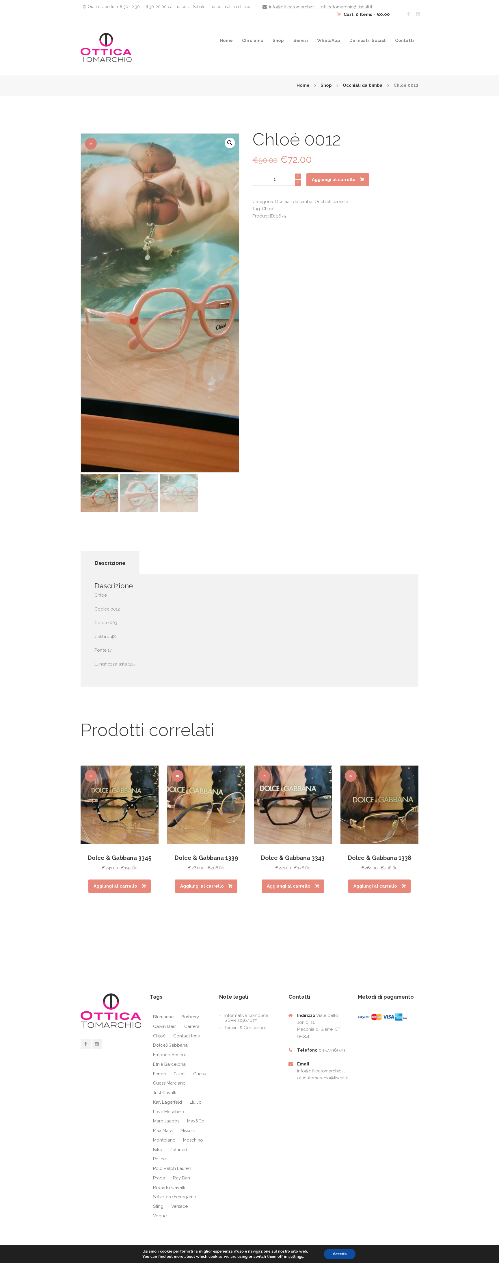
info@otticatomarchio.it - (322, 1071)
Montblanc (164, 1140)
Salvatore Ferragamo (174, 1196)
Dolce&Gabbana (170, 1045)
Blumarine (163, 1016)
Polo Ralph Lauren (172, 1168)
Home (226, 40)
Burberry (190, 1016)
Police (159, 1158)
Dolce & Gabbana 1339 (206, 857)
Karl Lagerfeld (167, 1102)
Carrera (192, 1026)
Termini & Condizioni (245, 1027)
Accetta (340, 1254)
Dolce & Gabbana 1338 (379, 857)
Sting (158, 1206)
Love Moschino (168, 1111)
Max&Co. (196, 1121)
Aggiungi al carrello (333, 179)
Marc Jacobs (166, 1121)
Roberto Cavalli (169, 1187)
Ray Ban (181, 1178)
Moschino (193, 1140)
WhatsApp (328, 40)
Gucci (179, 1073)
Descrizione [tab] (110, 563)
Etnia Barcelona (169, 1064)
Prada (159, 1178)
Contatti (404, 40)
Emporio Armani (169, 1054)
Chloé (268, 208)
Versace (179, 1206)
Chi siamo (252, 40)
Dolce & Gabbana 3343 (293, 857)
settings (295, 1256)
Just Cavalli (164, 1092)
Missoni (187, 1130)
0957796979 (332, 1050)
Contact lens (186, 1036)
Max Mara (163, 1130)
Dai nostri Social (367, 40)
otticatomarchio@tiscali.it (323, 1078)
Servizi (300, 40)
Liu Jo (196, 1102)
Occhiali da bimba (363, 85)
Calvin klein (164, 1026)
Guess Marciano (169, 1083)
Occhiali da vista (331, 201)
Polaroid (178, 1149)
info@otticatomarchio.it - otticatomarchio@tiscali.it (320, 7)
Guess (199, 1073)
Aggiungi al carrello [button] (115, 886)
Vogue (160, 1215)
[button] (230, 143)
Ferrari (159, 1073)
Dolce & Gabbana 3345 (119, 857)
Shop (278, 40)
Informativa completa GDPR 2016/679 (246, 1018)
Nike (157, 1149)
